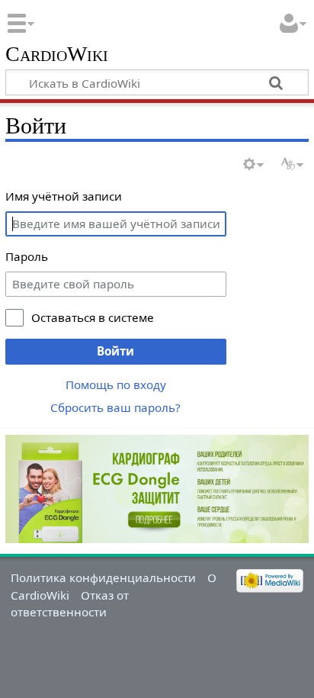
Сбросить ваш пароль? (115, 407)
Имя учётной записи (63, 196)
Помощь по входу (116, 384)
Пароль (26, 256)
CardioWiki (56, 54)
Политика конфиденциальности (103, 577)
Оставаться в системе (92, 317)
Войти (115, 351)
